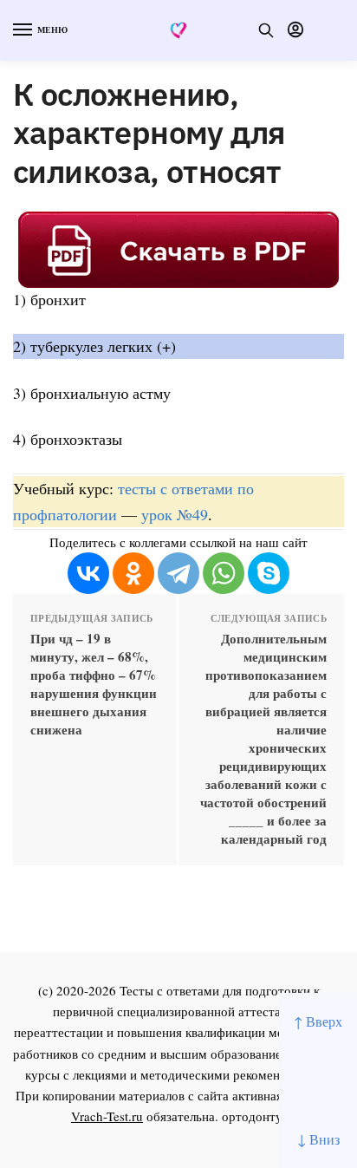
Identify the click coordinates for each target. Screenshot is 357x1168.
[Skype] (268, 573)
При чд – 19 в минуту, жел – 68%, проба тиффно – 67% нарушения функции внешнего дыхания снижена (93, 684)
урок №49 (174, 514)
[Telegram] (178, 573)
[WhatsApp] (223, 573)
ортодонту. (254, 1116)
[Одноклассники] (133, 573)
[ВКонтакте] (88, 573)
